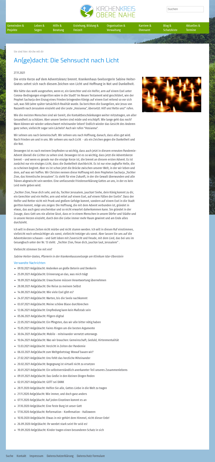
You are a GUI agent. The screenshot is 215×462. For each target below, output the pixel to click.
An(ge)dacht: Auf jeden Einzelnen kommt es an (58, 400)
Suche (9, 456)
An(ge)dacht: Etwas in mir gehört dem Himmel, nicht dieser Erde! (69, 418)
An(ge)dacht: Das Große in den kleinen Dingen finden (63, 376)
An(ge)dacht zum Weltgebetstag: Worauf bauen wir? (62, 352)
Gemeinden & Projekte (15, 28)
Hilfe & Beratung (58, 28)
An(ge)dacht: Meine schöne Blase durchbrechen (59, 304)
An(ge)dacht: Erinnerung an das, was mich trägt (59, 274)
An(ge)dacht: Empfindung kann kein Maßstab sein (60, 310)
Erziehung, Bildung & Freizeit (86, 28)
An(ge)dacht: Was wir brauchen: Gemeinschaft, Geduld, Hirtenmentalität (75, 340)
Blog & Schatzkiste (170, 28)
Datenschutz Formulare (91, 456)
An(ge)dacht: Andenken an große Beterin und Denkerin (63, 268)
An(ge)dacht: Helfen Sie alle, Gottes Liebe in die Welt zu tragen (68, 388)
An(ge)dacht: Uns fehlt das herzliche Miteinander (60, 358)
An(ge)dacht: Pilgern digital (47, 316)
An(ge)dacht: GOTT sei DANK (47, 382)
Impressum (36, 456)
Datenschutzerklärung (60, 456)
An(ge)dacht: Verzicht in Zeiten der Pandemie (57, 346)
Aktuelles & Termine (193, 28)
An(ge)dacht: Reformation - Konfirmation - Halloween (62, 412)
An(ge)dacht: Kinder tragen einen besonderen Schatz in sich (67, 430)
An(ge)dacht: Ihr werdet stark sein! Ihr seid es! (59, 424)
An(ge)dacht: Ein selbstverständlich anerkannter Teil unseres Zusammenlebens (78, 370)
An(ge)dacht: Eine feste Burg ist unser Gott (56, 406)
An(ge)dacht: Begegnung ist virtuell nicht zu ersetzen (63, 364)
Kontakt (21, 456)
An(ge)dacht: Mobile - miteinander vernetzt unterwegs (64, 334)
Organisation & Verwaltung (116, 28)
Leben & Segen (39, 28)
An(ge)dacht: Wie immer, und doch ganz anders (58, 394)
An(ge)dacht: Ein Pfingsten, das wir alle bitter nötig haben (65, 322)
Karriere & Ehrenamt (145, 28)
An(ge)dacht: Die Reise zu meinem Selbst (56, 286)
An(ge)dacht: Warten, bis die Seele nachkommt (59, 298)
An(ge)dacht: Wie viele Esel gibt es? (52, 292)
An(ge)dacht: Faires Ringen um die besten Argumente (62, 328)
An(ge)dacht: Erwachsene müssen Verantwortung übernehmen (68, 280)
